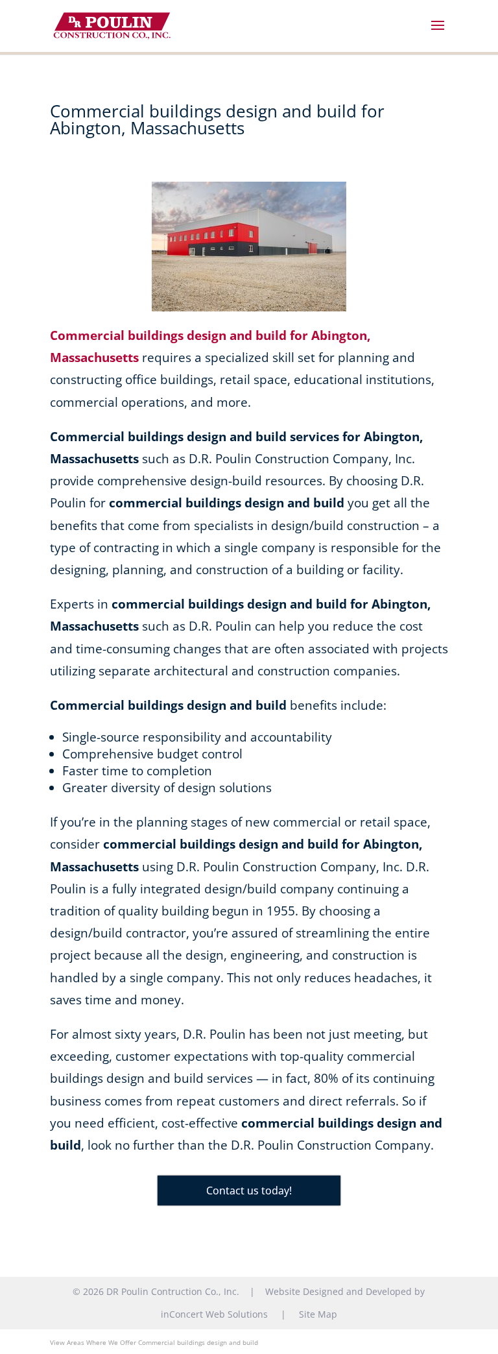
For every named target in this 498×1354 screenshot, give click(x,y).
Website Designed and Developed (338, 1291)
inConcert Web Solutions (214, 1314)
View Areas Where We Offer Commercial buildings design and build (154, 1342)
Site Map (318, 1314)
